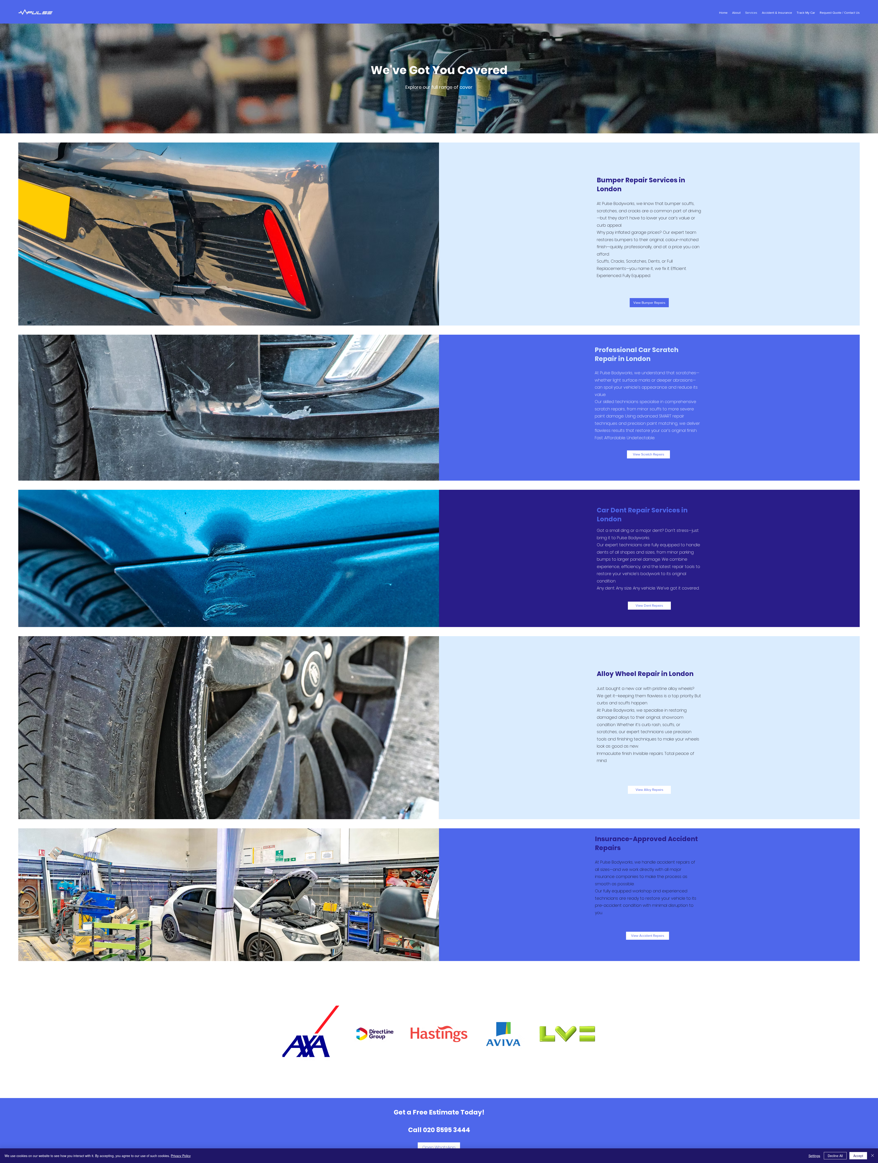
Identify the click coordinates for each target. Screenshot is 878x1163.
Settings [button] (814, 1155)
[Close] (872, 1155)
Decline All (835, 1155)
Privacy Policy (181, 1155)
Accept (858, 1155)
